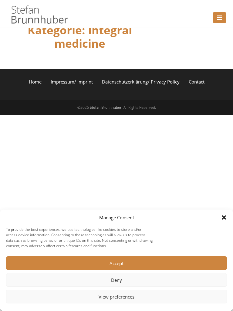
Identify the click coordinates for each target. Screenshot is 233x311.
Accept (116, 263)
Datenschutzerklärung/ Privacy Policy (141, 82)
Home (35, 82)
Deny (116, 280)
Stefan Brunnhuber (106, 107)
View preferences (116, 297)
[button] (224, 217)
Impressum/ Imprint (72, 82)
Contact (196, 82)
